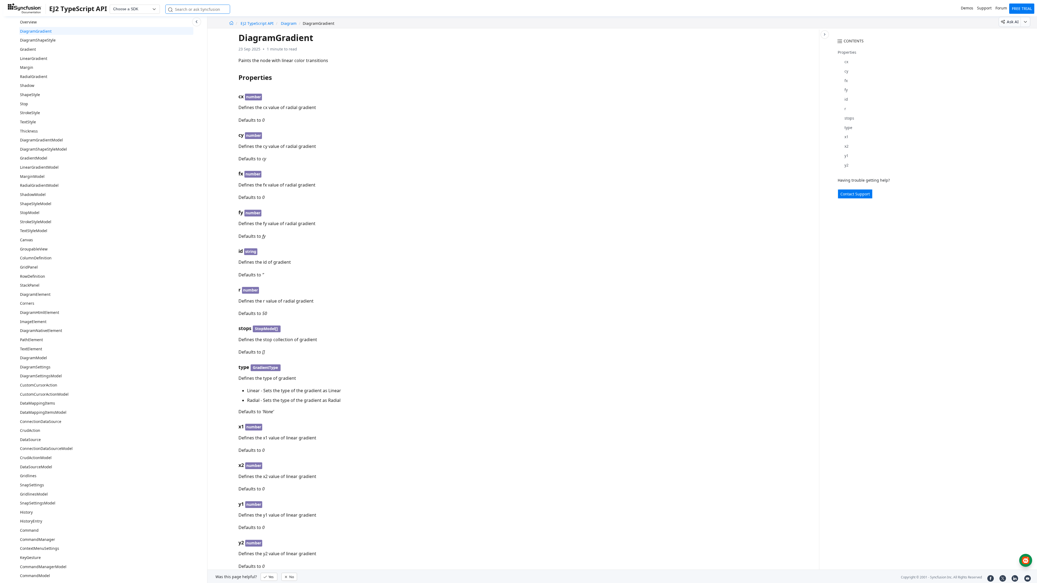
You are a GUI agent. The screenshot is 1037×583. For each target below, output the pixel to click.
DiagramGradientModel (41, 140)
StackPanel (29, 285)
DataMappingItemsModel (43, 412)
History (26, 512)
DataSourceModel (36, 466)
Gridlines (28, 475)
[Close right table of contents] (825, 34)
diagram (289, 23)
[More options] (1025, 22)
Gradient (28, 49)
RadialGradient (33, 76)
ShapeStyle (30, 94)
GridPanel (29, 267)
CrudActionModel (36, 457)
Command (29, 530)
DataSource (30, 439)
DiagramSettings (35, 367)
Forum (1001, 8)
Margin (26, 67)
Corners (27, 303)
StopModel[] (266, 328)
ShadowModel (33, 194)
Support (984, 8)
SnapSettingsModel (37, 503)
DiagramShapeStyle (38, 40)
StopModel (29, 212)
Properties (847, 52)
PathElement (31, 339)
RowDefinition (32, 276)
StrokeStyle (30, 112)
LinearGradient (33, 58)
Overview (28, 22)
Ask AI (1013, 21)
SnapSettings (32, 484)
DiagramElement (35, 294)
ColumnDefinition (36, 257)
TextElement (31, 348)
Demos (967, 8)
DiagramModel (33, 357)
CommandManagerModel (43, 566)
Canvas (26, 239)
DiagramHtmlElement (39, 312)
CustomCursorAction (38, 385)
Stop (24, 103)
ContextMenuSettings (39, 548)
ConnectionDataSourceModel (46, 448)
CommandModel (35, 575)
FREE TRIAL (1022, 8)
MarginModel (32, 176)
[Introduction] (231, 23)
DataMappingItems (37, 403)
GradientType (265, 367)
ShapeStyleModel (35, 203)
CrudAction (30, 430)
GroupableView (34, 249)
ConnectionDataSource (40, 421)
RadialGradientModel (39, 185)
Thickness (29, 131)
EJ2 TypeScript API (258, 23)
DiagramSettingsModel (41, 375)
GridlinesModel (34, 494)
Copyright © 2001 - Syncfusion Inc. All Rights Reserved (941, 577)
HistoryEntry (31, 521)
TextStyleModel (33, 230)
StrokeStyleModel (35, 221)
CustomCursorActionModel (44, 394)
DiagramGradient (36, 31)
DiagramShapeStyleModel (43, 149)
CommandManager (37, 539)
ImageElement (33, 321)
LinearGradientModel (39, 167)
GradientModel (33, 158)
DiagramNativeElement (41, 330)
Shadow (27, 85)
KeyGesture (30, 557)
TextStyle (28, 121)
